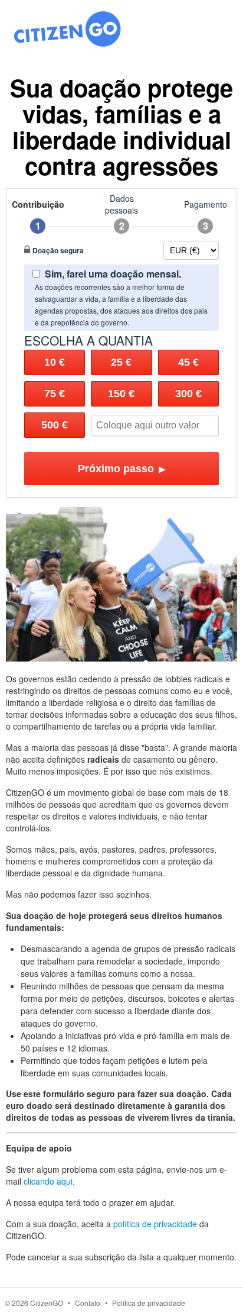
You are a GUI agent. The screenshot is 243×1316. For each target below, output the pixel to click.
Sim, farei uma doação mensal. (113, 273)
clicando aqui (48, 1181)
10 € (54, 362)
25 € (121, 362)
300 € (188, 393)
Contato (87, 1303)
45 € (188, 362)
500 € (54, 425)
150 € (121, 393)
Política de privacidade (148, 1303)
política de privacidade (155, 1224)
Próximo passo (122, 469)
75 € (54, 393)
